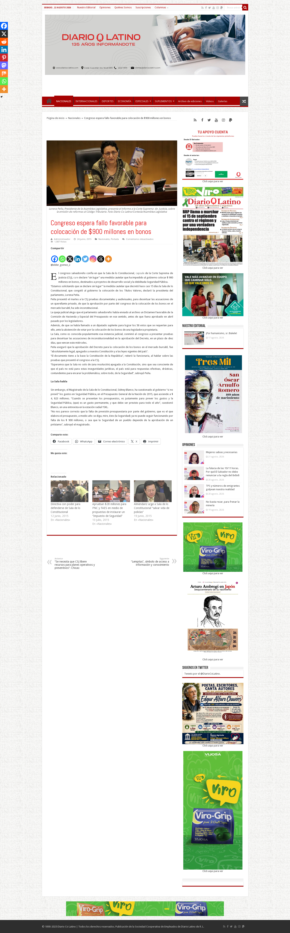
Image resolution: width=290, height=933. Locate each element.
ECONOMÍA (124, 101)
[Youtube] (213, 7)
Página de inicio (56, 118)
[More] (108, 256)
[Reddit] (4, 42)
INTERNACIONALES (86, 101)
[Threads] (100, 256)
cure (75, 277)
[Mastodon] (4, 65)
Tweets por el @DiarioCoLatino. (202, 673)
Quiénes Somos (123, 7)
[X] (69, 256)
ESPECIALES (142, 101)
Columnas (160, 7)
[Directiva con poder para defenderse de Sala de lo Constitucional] (69, 491)
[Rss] (202, 7)
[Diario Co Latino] (145, 44)
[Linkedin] (77, 256)
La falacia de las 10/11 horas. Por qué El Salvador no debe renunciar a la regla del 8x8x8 (222, 472)
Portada (115, 239)
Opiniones (104, 7)
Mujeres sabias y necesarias (221, 452)
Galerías (222, 101)
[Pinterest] (4, 57)
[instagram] (217, 7)
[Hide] (1, 96)
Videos (210, 101)
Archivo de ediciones (190, 101)
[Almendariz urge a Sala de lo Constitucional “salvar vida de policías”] (153, 491)
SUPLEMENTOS (163, 101)
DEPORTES (108, 101)
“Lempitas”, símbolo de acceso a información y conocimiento (150, 561)
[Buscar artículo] (245, 7)
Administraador (62, 239)
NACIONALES (63, 101)
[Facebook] (206, 7)
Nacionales (74, 118)
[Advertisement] (145, 84)
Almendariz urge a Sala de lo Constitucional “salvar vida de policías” (151, 508)
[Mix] (4, 73)
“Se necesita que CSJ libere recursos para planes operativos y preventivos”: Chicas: (75, 563)
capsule (140, 273)
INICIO (49, 101)
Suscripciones (143, 7)
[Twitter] (209, 7)
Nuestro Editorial (86, 7)
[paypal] (221, 7)
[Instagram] (93, 256)
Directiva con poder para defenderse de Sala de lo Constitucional (65, 508)
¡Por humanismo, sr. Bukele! (221, 333)
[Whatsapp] (62, 256)
